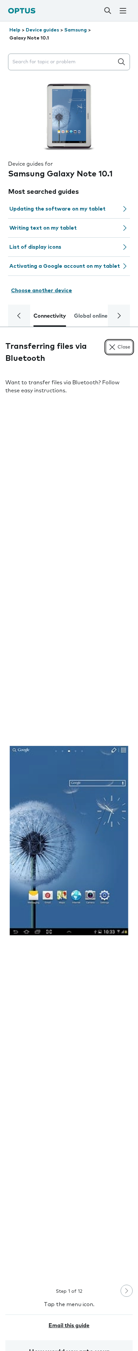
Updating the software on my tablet (57, 209)
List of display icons (35, 247)
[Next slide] (127, 1291)
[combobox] (62, 62)
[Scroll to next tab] (119, 316)
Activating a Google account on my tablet (64, 266)
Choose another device (41, 290)
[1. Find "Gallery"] (69, 840)
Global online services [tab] (102, 316)
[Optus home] (22, 10)
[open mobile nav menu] (123, 11)
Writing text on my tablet (43, 228)
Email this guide (69, 1325)
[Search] (108, 11)
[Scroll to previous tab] (19, 316)
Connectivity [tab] (49, 316)
